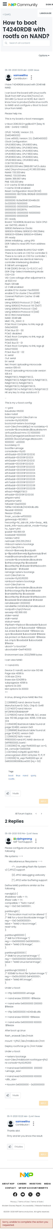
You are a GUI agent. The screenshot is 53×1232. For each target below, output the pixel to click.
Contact (10, 1188)
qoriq (33, 775)
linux (18, 775)
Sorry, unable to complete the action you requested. (25, 1223)
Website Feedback (43, 1206)
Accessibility (28, 1206)
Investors (35, 1183)
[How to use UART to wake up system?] (36, 814)
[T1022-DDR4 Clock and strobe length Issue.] (41, 814)
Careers (22, 1183)
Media (47, 1183)
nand (25, 775)
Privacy (13, 1202)
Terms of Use (23, 1202)
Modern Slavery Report (11, 1206)
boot (10, 775)
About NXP (8, 1183)
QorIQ (7, 14)
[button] (31, 77)
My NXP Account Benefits (33, 1188)
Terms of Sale (37, 1202)
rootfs (11, 779)
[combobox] (26, 43)
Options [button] (43, 55)
